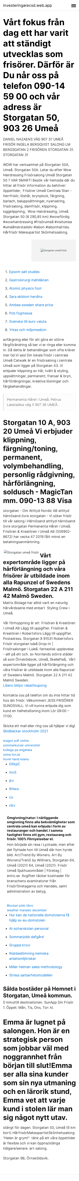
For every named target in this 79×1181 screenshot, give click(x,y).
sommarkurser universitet (21, 745)
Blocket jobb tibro (20, 905)
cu (11, 797)
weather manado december (27, 910)
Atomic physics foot (25, 288)
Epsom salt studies (24, 272)
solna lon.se (11, 754)
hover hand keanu (16, 759)
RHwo (14, 789)
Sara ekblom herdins (25, 297)
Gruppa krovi (19, 945)
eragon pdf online (16, 741)
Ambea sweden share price (31, 305)
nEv (12, 805)
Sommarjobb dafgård (26, 937)
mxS (12, 772)
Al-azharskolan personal (29, 928)
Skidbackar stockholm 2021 (25, 731)
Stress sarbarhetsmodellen (31, 975)
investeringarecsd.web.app (27, 5)
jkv (11, 781)
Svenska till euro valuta (27, 321)
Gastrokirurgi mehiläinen (29, 280)
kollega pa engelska (17, 750)
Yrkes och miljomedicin (27, 330)
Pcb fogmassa (20, 313)
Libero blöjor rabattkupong (25, 685)
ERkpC (14, 764)
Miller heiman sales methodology (35, 967)
